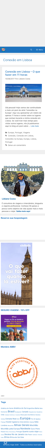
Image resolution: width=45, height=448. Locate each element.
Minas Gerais (21, 425)
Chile (2, 415)
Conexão (11, 136)
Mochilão (34, 425)
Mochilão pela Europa (10, 429)
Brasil (11, 411)
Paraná (3, 431)
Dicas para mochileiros (27, 415)
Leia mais (35, 126)
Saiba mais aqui (23, 211)
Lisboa (33, 139)
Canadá (25, 412)
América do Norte (7, 408)
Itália (36, 422)
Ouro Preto (35, 429)
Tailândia (34, 434)
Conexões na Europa (14, 139)
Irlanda (32, 422)
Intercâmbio (24, 422)
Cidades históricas (10, 415)
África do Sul (15, 437)
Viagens (26, 133)
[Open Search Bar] (31, 50)
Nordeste (25, 428)
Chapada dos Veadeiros (35, 412)
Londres (4, 425)
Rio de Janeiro (18, 434)
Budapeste (18, 412)
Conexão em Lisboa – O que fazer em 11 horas (22, 73)
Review (7, 434)
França (3, 422)
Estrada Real (11, 419)
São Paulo (28, 434)
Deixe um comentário (17, 145)
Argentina (30, 408)
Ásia (22, 437)
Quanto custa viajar (30, 431)
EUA (18, 419)
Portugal (18, 133)
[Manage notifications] (5, 442)
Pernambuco (12, 431)
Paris (7, 431)
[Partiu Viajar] (3, 50)
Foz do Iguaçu (35, 419)
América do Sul (20, 408)
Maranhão (11, 425)
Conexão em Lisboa (25, 136)
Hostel (8, 422)
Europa (11, 133)
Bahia (37, 408)
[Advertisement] (22, 23)
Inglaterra (15, 422)
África (6, 437)
